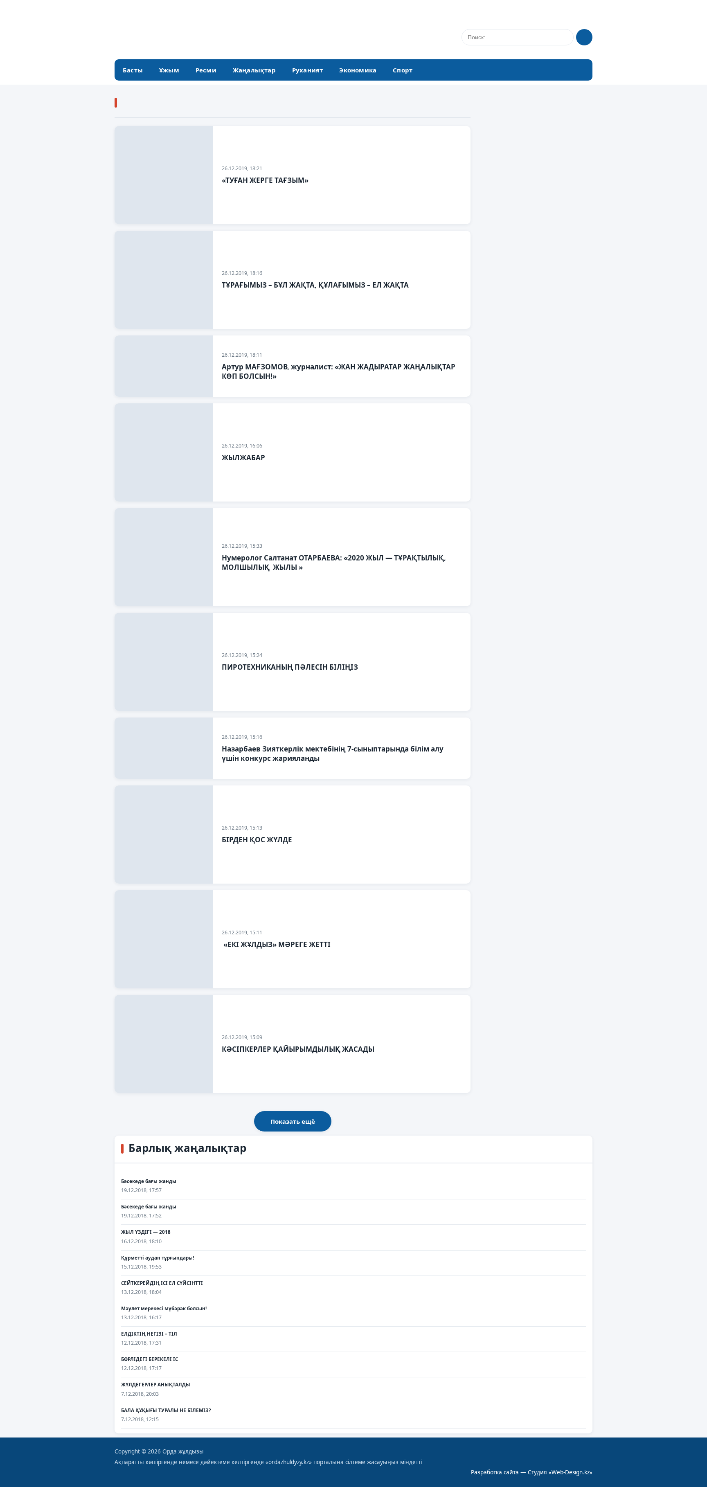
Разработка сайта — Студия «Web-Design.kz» (531, 1472)
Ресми (206, 70)
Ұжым (169, 70)
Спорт (402, 70)
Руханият (307, 70)
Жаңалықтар (254, 70)
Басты (133, 70)
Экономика (357, 70)
